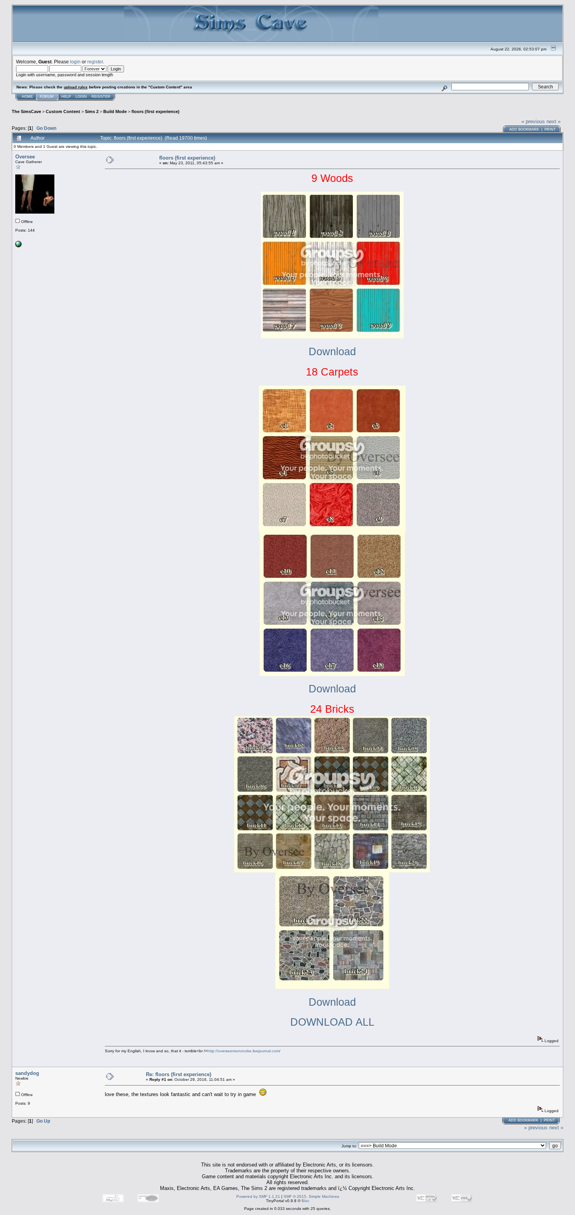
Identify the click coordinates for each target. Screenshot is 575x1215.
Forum (47, 97)
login (75, 61)
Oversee (25, 157)
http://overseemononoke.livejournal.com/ (243, 1051)
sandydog (27, 1073)
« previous (533, 121)
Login (81, 97)
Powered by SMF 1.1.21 (258, 1196)
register (95, 61)
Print (550, 129)
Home (27, 97)
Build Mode (115, 111)
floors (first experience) (155, 111)
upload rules (76, 87)
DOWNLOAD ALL (332, 1022)
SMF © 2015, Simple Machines (311, 1196)
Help (66, 97)
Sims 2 (92, 111)
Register (101, 97)
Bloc (305, 1201)
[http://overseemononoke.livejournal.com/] (18, 246)
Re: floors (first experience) (178, 1074)
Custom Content (63, 111)
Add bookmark (524, 129)
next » (553, 121)
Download (332, 352)
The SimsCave (26, 111)
